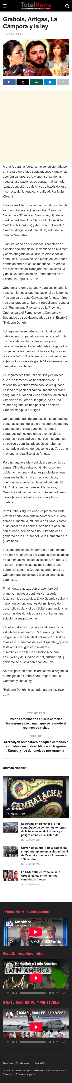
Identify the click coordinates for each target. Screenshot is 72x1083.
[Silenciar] (57, 993)
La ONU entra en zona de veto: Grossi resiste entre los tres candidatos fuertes (41, 875)
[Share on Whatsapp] (36, 82)
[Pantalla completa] (64, 993)
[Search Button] (67, 5)
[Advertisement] (36, 126)
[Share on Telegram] (50, 82)
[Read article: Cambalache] (36, 799)
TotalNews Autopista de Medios (27, 1070)
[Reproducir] (8, 993)
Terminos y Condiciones (16, 1063)
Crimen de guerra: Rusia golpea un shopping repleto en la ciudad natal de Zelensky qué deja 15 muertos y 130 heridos (44, 853)
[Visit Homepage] (36, 6)
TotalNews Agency (25, 1074)
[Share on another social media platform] (63, 82)
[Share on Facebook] (9, 82)
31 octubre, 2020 (12, 34)
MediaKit (40, 1063)
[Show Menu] (5, 5)
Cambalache (14, 809)
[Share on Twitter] (23, 82)
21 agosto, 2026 (16, 814)
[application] (36, 978)
